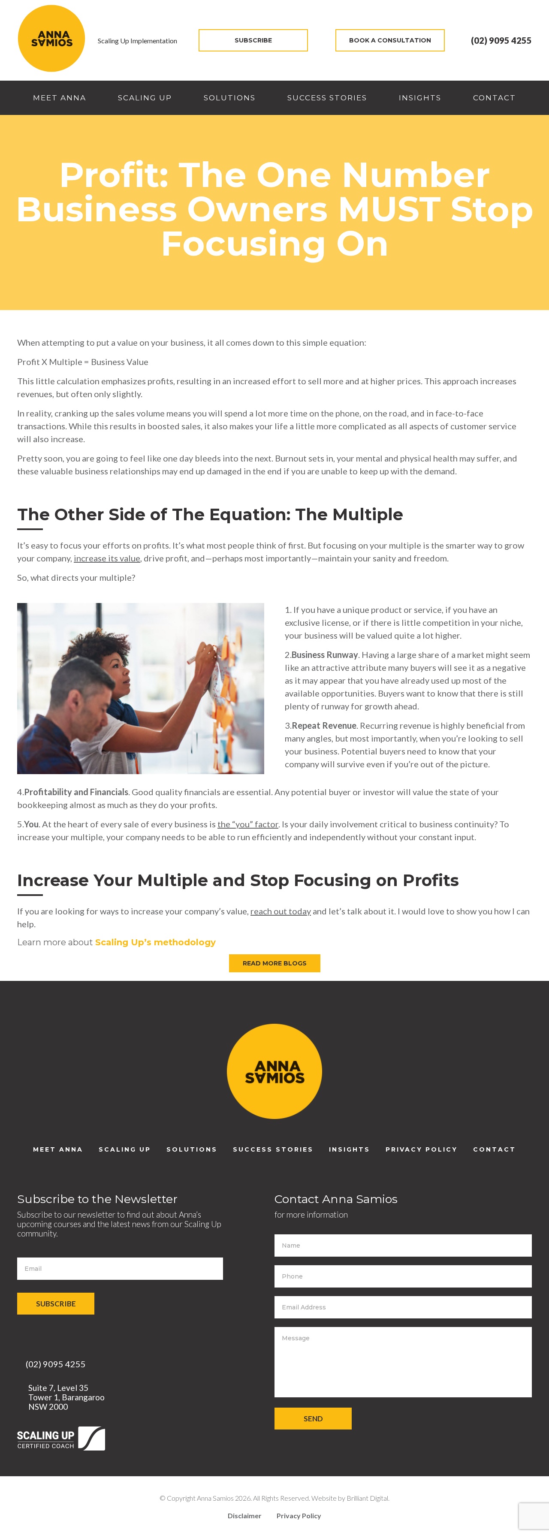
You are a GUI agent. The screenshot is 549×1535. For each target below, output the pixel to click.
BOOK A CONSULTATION (390, 40)
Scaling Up (145, 97)
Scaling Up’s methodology (155, 942)
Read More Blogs (275, 963)
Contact (494, 97)
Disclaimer (245, 1515)
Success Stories (327, 97)
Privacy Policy (422, 1149)
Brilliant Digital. (368, 1498)
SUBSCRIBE (253, 40)
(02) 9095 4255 (500, 40)
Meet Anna (59, 97)
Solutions (230, 97)
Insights (420, 97)
